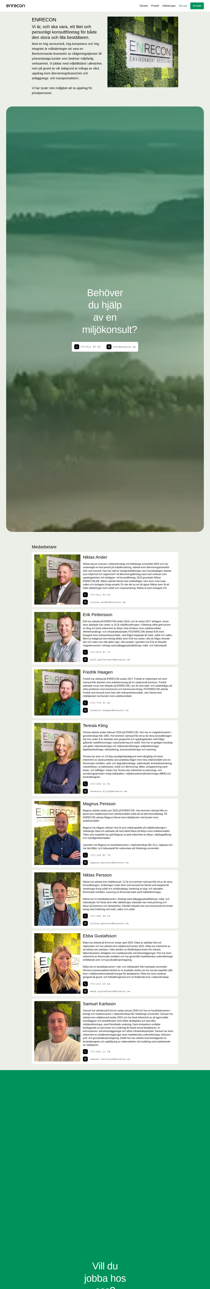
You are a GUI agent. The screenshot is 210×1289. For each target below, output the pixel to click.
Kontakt (197, 5)
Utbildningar (169, 5)
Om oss (183, 5)
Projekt (155, 5)
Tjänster (143, 5)
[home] (15, 5)
